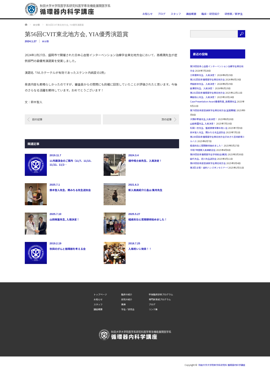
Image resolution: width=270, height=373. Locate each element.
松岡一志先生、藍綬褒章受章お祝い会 (209, 127)
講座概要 (191, 14)
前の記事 (37, 119)
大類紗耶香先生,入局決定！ (203, 119)
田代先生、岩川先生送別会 (203, 158)
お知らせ (147, 14)
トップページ (100, 294)
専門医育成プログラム (160, 299)
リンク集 (153, 309)
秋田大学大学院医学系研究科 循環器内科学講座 (221, 364)
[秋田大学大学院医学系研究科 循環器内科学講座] (68, 9)
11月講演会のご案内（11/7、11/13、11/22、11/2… (71, 162)
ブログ (161, 14)
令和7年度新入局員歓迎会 (203, 149)
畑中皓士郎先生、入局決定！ (145, 160)
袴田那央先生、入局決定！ (203, 83)
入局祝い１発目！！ (140, 249)
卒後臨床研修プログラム (161, 294)
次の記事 (166, 119)
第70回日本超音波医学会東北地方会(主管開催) (213, 110)
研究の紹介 (126, 299)
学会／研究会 (127, 309)
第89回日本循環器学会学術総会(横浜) (208, 154)
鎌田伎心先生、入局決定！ (203, 97)
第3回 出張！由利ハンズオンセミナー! (209, 167)
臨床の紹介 (126, 294)
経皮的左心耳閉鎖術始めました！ (147, 219)
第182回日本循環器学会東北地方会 (207, 79)
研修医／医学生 (234, 14)
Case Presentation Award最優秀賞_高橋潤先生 (213, 101)
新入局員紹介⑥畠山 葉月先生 (145, 190)
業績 (123, 304)
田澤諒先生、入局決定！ (202, 88)
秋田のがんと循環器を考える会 (68, 249)
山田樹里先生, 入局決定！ (64, 219)
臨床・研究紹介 (210, 14)
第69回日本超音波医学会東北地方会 (208, 163)
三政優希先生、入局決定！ (203, 75)
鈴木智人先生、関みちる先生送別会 (70, 190)
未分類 (45, 41)
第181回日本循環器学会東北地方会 (207, 92)
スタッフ (176, 14)
